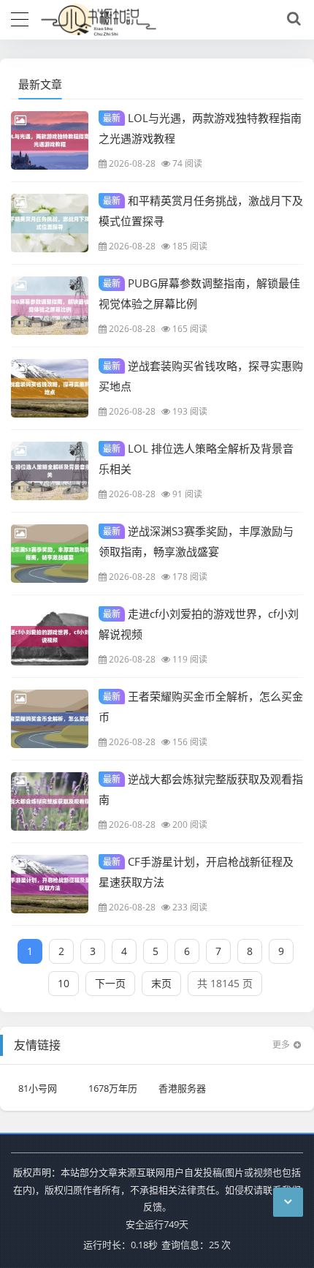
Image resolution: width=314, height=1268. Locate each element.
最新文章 (40, 84)
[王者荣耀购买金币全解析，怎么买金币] (49, 719)
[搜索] (291, 19)
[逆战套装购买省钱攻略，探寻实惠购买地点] (49, 388)
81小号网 (37, 1088)
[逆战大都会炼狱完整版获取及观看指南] (49, 801)
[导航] (19, 17)
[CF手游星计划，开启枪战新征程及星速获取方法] (49, 884)
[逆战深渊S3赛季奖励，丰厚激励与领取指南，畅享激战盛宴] (49, 553)
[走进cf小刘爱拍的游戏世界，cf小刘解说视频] (49, 636)
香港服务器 (182, 1088)
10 (63, 983)
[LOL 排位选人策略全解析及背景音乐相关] (49, 471)
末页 (161, 983)
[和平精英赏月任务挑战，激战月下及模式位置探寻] (49, 223)
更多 (281, 1044)
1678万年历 (112, 1088)
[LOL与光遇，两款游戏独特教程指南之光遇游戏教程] (49, 140)
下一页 (110, 983)
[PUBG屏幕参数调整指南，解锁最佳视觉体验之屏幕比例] (49, 305)
